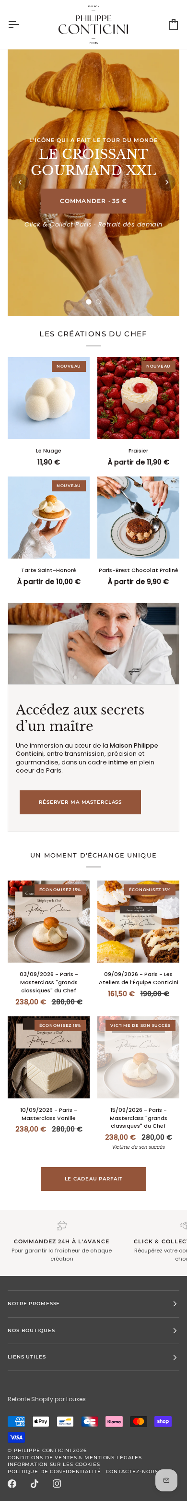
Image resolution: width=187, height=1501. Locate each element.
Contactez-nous (132, 1471)
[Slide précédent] (20, 182)
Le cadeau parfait (94, 1178)
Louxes (76, 1399)
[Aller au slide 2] (98, 301)
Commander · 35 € (93, 200)
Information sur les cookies (54, 1464)
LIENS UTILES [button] (27, 1356)
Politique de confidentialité (54, 1471)
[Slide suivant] (166, 182)
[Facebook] (12, 1483)
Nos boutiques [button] (31, 1330)
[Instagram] (57, 1483)
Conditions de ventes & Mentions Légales (75, 1457)
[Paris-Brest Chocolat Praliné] (138, 518)
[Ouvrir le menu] (22, 24)
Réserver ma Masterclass (80, 802)
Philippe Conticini (42, 1450)
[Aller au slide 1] (89, 302)
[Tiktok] (34, 1483)
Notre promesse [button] (34, 1303)
